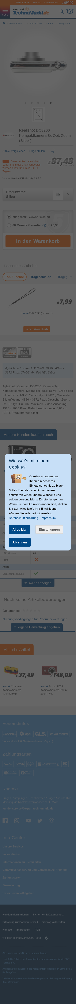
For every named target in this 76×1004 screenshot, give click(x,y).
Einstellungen (49, 529)
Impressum (48, 518)
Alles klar (19, 529)
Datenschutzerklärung (23, 518)
